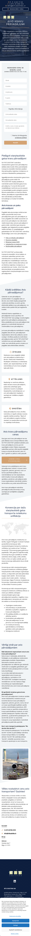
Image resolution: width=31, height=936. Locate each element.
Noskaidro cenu (17, 9)
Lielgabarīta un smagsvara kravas (16, 244)
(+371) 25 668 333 (16, 4)
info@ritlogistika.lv (16, 6)
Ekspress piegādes (11, 240)
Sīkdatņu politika (15, 933)
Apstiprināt (15, 920)
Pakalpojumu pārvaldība (15, 916)
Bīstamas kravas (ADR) (13, 242)
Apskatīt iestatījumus (15, 930)
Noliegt (15, 925)
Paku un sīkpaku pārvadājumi (15, 238)
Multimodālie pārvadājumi (14, 246)
